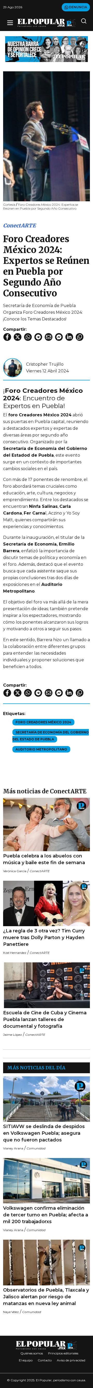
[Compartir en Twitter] (17, 337)
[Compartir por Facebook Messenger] (59, 337)
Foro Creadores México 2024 (43, 722)
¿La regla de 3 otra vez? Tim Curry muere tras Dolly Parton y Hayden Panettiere (44, 937)
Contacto (45, 1360)
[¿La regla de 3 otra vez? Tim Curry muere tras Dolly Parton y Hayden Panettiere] (46, 903)
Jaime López (12, 1035)
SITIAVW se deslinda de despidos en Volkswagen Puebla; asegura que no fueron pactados (44, 1133)
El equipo (26, 1360)
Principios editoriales (63, 1353)
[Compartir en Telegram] (38, 337)
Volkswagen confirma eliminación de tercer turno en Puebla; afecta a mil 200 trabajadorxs (45, 1214)
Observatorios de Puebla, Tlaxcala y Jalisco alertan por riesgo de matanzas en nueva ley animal (46, 1296)
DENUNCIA (77, 7)
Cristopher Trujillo (45, 364)
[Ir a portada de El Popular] (46, 23)
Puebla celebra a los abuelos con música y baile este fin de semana (44, 859)
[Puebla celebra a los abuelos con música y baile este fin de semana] (46, 824)
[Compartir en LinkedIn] (69, 337)
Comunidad (36, 1148)
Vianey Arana (13, 1148)
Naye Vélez (11, 1312)
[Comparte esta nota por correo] (48, 337)
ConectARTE (19, 225)
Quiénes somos (31, 1353)
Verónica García (14, 871)
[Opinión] (46, 48)
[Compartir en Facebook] (7, 337)
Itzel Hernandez (14, 953)
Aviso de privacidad (71, 1360)
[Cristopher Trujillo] (12, 367)
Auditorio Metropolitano (41, 749)
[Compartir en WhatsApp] (28, 337)
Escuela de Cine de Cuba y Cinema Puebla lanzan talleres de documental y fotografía (45, 1019)
